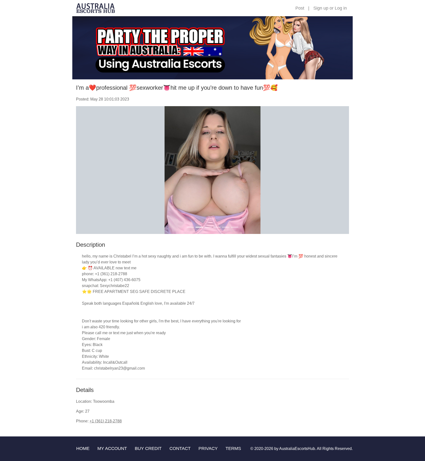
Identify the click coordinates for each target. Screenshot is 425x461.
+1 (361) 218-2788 (106, 421)
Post (299, 8)
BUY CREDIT (148, 448)
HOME (83, 448)
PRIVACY (208, 448)
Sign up (320, 8)
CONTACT (180, 448)
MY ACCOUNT (112, 448)
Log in (341, 8)
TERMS (233, 448)
